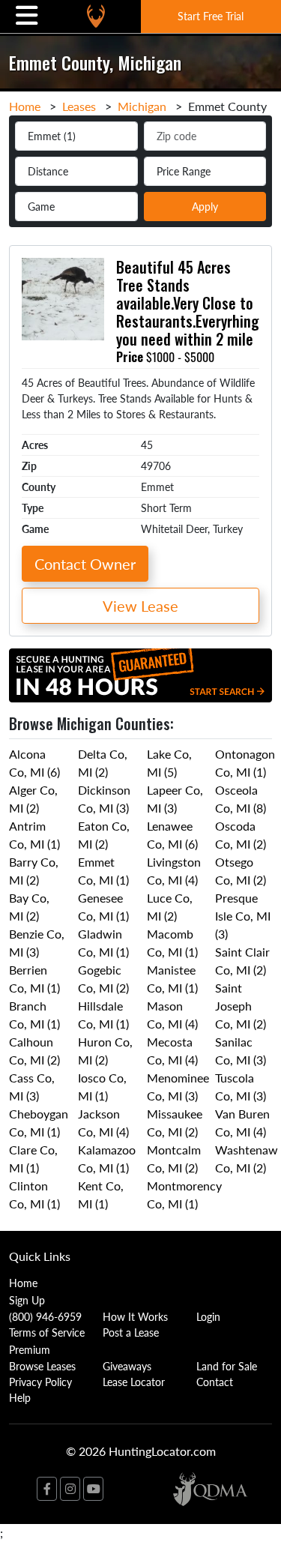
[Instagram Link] (70, 1489)
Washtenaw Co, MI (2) (246, 1158)
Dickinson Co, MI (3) (104, 798)
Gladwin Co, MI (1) (103, 942)
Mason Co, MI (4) (172, 1014)
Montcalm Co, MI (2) (174, 1158)
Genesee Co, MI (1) (103, 906)
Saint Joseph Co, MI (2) (240, 1005)
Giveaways (127, 1365)
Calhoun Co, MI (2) (34, 1050)
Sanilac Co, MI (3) (240, 1050)
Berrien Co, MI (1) (34, 978)
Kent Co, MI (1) (101, 1194)
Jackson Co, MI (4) (103, 1122)
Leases (79, 106)
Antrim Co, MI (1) (34, 834)
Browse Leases (42, 1365)
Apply (205, 206)
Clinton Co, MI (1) (34, 1194)
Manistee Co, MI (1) (172, 978)
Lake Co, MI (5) (169, 762)
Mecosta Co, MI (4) (172, 1050)
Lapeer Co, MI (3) (175, 798)
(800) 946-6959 (45, 1316)
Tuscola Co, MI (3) (240, 1086)
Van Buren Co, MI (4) (242, 1122)
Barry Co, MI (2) (33, 870)
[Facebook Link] (47, 1489)
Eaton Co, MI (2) (104, 834)
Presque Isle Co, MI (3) (243, 915)
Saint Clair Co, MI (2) (242, 960)
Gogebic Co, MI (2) (103, 978)
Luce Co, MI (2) (170, 906)
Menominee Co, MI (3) (178, 1086)
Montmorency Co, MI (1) (184, 1194)
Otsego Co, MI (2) (240, 870)
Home (24, 106)
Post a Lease (131, 1332)
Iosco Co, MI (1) (102, 1086)
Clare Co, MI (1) (33, 1158)
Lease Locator (134, 1381)
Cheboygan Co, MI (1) (38, 1122)
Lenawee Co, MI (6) (172, 834)
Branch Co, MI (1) (34, 1014)
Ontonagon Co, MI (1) (245, 762)
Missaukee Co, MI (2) (174, 1122)
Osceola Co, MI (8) (240, 798)
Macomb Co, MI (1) (172, 942)
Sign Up (27, 1299)
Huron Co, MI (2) (105, 1050)
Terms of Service (47, 1332)
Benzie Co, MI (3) (36, 942)
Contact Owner (85, 563)
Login (208, 1316)
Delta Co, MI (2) (102, 762)
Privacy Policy (40, 1381)
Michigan (142, 106)
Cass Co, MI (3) (32, 1086)
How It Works (135, 1316)
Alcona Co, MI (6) (34, 762)
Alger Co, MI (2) (33, 798)
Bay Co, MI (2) (29, 906)
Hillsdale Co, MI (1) (103, 1014)
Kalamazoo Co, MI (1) (107, 1158)
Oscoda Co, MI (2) (240, 834)
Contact (214, 1381)
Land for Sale (226, 1365)
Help (20, 1397)
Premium (29, 1349)
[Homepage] (96, 16)
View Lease (140, 605)
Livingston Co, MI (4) (174, 870)
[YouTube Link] (93, 1489)
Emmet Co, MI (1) (103, 870)
